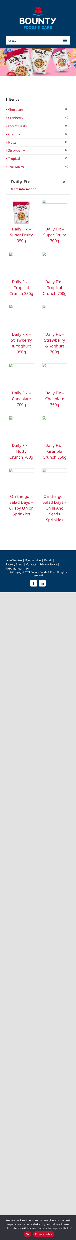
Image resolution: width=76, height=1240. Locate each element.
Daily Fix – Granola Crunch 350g (55, 451)
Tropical (14, 159)
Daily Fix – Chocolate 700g (21, 398)
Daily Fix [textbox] (38, 181)
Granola (14, 134)
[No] (71, 1228)
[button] (38, 189)
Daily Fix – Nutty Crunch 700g (21, 451)
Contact (31, 564)
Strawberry (16, 150)
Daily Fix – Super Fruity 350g (21, 234)
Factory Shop (14, 564)
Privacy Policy (48, 564)
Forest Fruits (17, 126)
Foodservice (33, 560)
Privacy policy (43, 1234)
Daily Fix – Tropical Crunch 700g (55, 287)
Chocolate (15, 110)
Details (21, 213)
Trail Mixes (16, 167)
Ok (27, 1234)
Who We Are (14, 560)
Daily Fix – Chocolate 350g (54, 398)
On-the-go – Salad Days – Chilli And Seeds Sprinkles (54, 508)
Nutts (12, 142)
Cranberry (15, 118)
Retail (48, 560)
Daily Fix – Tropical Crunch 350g (21, 287)
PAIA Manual (14, 568)
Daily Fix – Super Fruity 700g (54, 234)
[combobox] (38, 181)
